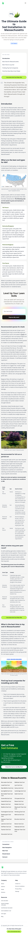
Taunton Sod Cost (6, 829)
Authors (3, 886)
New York (5, 850)
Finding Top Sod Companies (10, 68)
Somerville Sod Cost (6, 798)
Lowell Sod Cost (5, 785)
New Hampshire (7, 847)
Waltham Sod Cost (20, 782)
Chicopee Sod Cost (20, 798)
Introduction (6, 58)
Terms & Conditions (20, 886)
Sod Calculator (4, 900)
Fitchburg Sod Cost (20, 811)
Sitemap (17, 891)
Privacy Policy (18, 888)
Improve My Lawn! (14, 317)
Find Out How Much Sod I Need (11, 71)
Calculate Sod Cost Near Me (14, 77)
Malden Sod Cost (19, 804)
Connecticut (5, 844)
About (2, 883)
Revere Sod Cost (19, 801)
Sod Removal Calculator (6, 908)
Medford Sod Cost (6, 807)
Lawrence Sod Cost (6, 824)
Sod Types (3, 913)
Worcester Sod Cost (6, 782)
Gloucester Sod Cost (6, 834)
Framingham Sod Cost (7, 811)
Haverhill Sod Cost (6, 801)
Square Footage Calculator (5, 904)
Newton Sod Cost (6, 804)
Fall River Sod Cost (6, 826)
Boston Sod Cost (19, 824)
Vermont (4, 857)
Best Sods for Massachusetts (10, 61)
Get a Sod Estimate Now (14, 931)
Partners (3, 892)
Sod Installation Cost (6, 910)
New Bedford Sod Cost (7, 788)
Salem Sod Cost (19, 794)
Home (2, 889)
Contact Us (17, 883)
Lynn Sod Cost (18, 785)
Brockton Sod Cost (20, 819)
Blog (2, 916)
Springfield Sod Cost (6, 791)
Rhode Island (6, 854)
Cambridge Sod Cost (20, 791)
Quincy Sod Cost (19, 788)
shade (22, 334)
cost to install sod (6, 725)
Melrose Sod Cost (19, 814)
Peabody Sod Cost (19, 826)
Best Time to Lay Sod (8, 65)
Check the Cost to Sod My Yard (14, 767)
